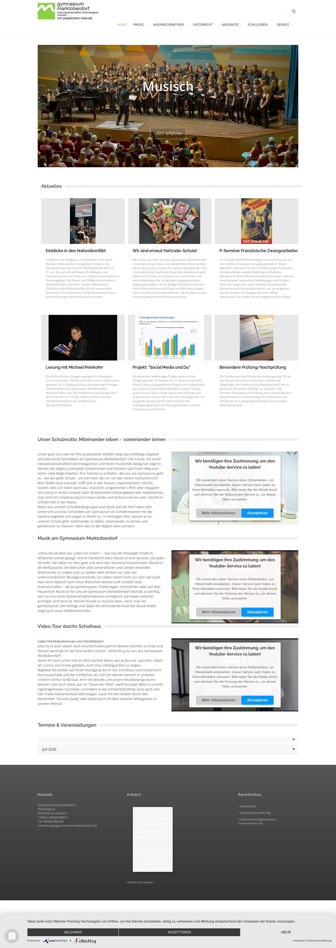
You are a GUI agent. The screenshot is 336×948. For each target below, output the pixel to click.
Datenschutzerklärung (255, 813)
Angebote (230, 24)
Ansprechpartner (168, 24)
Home (122, 24)
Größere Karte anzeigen (140, 882)
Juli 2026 (49, 749)
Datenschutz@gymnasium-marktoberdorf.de (257, 821)
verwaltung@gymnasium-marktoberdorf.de (67, 825)
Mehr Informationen (219, 513)
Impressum (248, 806)
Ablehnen (73, 932)
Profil (138, 24)
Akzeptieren (257, 513)
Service (283, 24)
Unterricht (203, 24)
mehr (286, 932)
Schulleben (258, 24)
